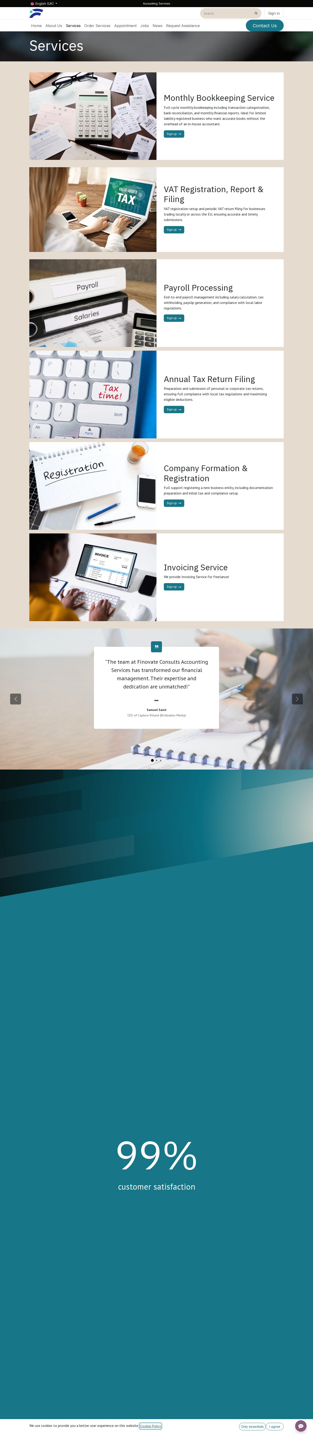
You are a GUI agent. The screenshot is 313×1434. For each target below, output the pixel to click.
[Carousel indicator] (152, 760)
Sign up (172, 134)
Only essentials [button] (252, 1427)
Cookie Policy (150, 1426)
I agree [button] (274, 1427)
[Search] (256, 13)
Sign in (274, 13)
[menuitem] (36, 25)
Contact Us (265, 25)
